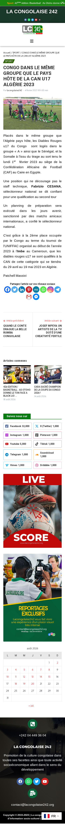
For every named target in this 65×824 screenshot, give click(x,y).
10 (7, 676)
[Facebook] (25, 19)
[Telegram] (57, 289)
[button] (31, 41)
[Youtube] (36, 19)
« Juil (31, 705)
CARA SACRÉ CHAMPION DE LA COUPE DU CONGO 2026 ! (47, 389)
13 (33, 676)
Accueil (6, 52)
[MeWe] (36, 289)
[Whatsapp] (29, 19)
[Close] (62, 2)
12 (24, 676)
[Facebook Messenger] (36, 296)
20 (32, 683)
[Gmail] (29, 296)
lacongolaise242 (14, 90)
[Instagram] (50, 289)
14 (41, 676)
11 (15, 676)
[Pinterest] (29, 289)
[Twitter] (32, 19)
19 (24, 683)
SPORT (16, 52)
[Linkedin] (21, 289)
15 (49, 676)
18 (16, 683)
